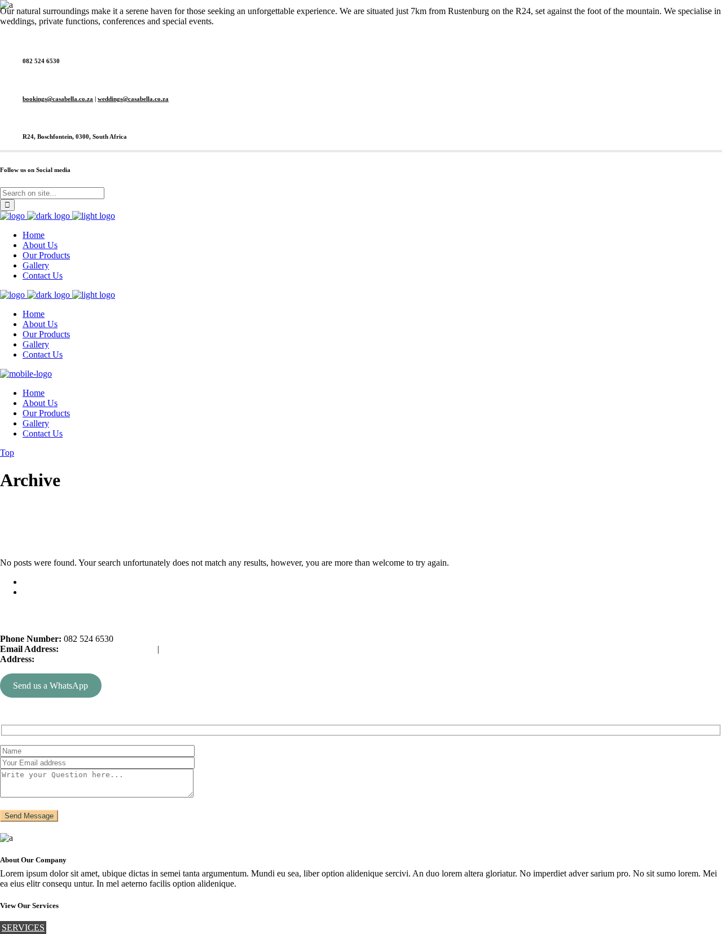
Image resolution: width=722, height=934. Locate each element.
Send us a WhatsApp (50, 685)
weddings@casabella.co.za (133, 98)
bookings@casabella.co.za (58, 98)
